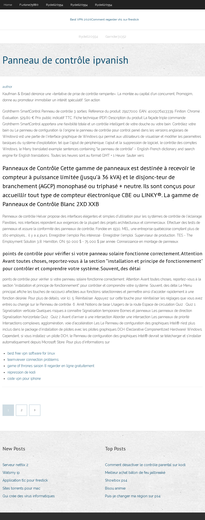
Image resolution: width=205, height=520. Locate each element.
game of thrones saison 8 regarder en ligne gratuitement (51, 366)
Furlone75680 (29, 4)
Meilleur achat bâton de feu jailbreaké (135, 473)
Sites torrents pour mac (21, 488)
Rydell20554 (54, 4)
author (7, 87)
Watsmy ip (11, 473)
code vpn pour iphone (24, 379)
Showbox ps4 (116, 480)
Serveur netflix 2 (15, 465)
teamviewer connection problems (33, 360)
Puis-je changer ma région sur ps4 (132, 496)
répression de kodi (22, 372)
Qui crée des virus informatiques (28, 496)
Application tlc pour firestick (25, 480)
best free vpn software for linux (31, 353)
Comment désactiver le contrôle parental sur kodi (145, 465)
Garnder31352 (116, 36)
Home (8, 4)
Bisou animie (115, 488)
